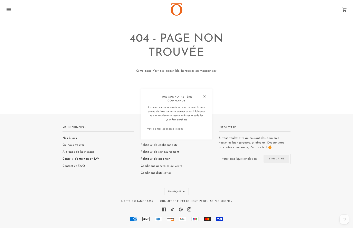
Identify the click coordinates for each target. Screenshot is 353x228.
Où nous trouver (73, 145)
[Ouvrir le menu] (13, 9)
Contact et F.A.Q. (74, 166)
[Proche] (206, 95)
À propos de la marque (78, 151)
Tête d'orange (135, 201)
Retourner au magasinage (199, 70)
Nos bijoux (70, 138)
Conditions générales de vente (161, 166)
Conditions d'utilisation (156, 173)
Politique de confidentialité (159, 145)
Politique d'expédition (155, 158)
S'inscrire (276, 159)
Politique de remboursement (160, 151)
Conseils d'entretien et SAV (81, 158)
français (175, 191)
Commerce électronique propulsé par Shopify (196, 201)
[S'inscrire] (200, 129)
